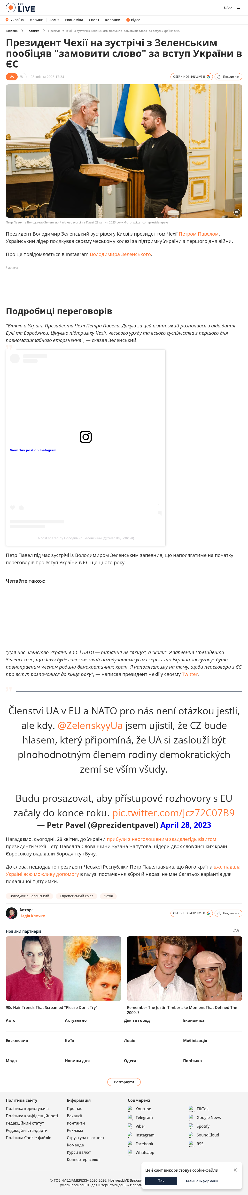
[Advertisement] (94, 282)
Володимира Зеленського (120, 254)
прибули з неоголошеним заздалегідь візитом (161, 839)
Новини (37, 20)
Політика (32, 31)
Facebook (144, 1143)
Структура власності (86, 1137)
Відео (135, 20)
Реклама (75, 1130)
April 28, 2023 (185, 824)
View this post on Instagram (33, 450)
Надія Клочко (32, 916)
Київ (69, 1040)
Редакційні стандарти (27, 1130)
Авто (11, 1020)
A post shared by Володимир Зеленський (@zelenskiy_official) (86, 538)
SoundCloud (208, 1135)
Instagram (145, 1135)
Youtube (143, 1108)
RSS (200, 1143)
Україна (17, 19)
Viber (140, 1126)
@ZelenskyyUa (90, 725)
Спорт (94, 20)
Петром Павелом (199, 233)
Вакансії (74, 1115)
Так (161, 1181)
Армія (54, 20)
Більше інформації (202, 1181)
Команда (75, 1145)
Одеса (130, 1060)
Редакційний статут (25, 1123)
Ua (226, 7)
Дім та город (137, 1020)
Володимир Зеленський (29, 896)
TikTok (203, 1108)
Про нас (74, 1108)
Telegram (144, 1117)
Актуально (76, 1020)
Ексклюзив (17, 1040)
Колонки (112, 20)
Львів (129, 1040)
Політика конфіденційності (32, 1115)
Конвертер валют (83, 1159)
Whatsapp (145, 1152)
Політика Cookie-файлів (28, 1137)
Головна (12, 31)
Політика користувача (27, 1108)
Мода (11, 1060)
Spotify (203, 1126)
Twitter (190, 674)
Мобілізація (195, 1040)
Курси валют (79, 1152)
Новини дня (77, 1060)
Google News (209, 1117)
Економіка (74, 20)
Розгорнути (124, 1082)
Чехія (108, 896)
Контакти (76, 1123)
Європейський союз (76, 896)
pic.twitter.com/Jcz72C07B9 (173, 812)
